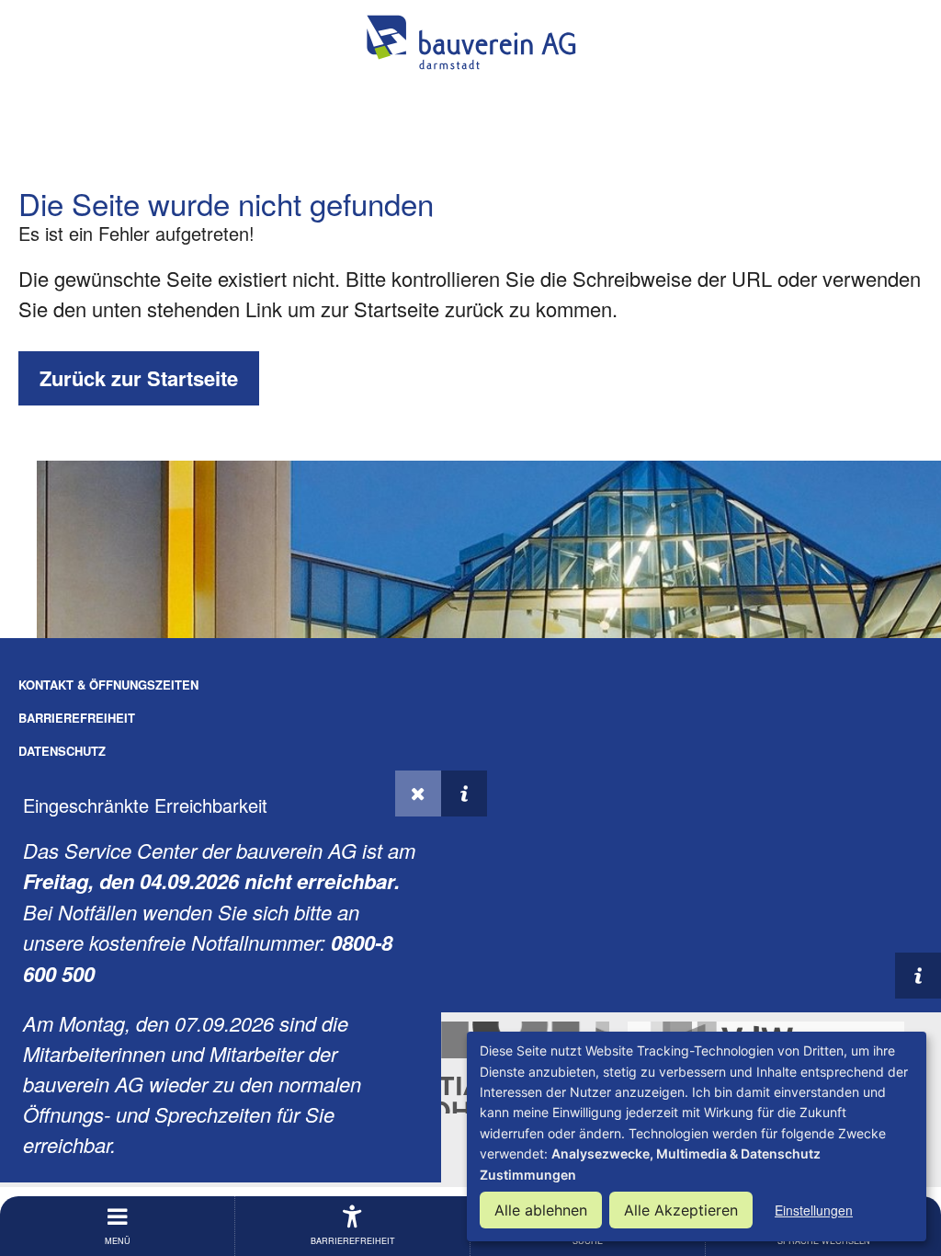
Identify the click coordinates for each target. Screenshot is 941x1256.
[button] (418, 793)
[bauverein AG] (470, 42)
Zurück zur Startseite (139, 378)
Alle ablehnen (540, 1210)
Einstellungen (814, 1210)
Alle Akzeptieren (681, 1210)
